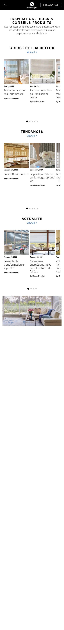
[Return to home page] (32, 5)
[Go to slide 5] (37, 121)
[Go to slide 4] (34, 121)
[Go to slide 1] (27, 121)
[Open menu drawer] (4, 5)
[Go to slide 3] (32, 121)
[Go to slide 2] (29, 121)
